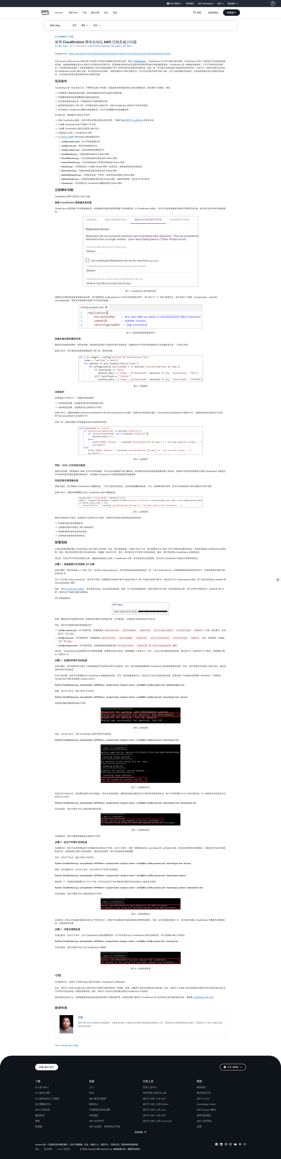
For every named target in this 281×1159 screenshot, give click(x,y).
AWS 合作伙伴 (96, 1120)
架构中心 (93, 1104)
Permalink (116, 46)
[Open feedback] (277, 579)
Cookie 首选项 (63, 1149)
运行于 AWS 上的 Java (154, 1109)
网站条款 (48, 1149)
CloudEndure (139, 61)
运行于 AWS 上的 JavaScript (157, 1120)
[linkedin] (221, 1144)
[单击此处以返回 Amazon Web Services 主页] (45, 14)
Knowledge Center (206, 1104)
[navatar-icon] (272, 3)
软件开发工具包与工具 (154, 1092)
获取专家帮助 (204, 1115)
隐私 (37, 1149)
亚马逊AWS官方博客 (64, 36)
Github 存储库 (67, 137)
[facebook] (216, 1144)
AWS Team (62, 46)
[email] (245, 1144)
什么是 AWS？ (42, 1087)
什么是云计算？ (43, 1092)
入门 (91, 1087)
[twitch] (230, 1144)
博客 (37, 1120)
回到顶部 (139, 1132)
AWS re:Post (203, 1098)
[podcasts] (240, 1144)
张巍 (80, 1017)
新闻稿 (38, 1126)
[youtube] (235, 1144)
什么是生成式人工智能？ (48, 1098)
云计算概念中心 (43, 1104)
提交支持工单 (204, 1092)
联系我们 (201, 1087)
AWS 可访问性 (204, 1120)
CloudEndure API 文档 (203, 997)
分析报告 (93, 1115)
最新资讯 (39, 1115)
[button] (275, 3)
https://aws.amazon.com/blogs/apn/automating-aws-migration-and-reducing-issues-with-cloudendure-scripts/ (120, 53)
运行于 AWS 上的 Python (156, 1104)
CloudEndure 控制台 (75, 589)
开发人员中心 (150, 1087)
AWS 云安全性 (42, 1109)
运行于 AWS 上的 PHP (154, 1115)
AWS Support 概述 (206, 1109)
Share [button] (128, 46)
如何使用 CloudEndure (132, 120)
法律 (199, 1126)
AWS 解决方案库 (97, 1098)
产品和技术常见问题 (99, 1109)
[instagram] (226, 1144)
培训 (91, 1092)
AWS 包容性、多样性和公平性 (104, 1126)
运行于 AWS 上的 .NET (154, 1098)
